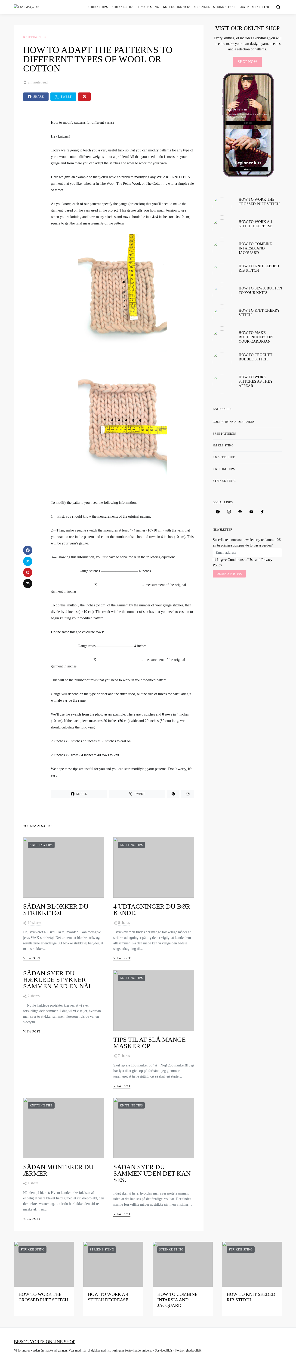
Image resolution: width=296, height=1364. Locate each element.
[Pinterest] (240, 511)
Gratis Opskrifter (254, 7)
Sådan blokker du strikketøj (55, 909)
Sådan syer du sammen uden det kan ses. (152, 1173)
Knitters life (224, 457)
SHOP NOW (247, 62)
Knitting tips (34, 37)
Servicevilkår (163, 1350)
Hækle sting (148, 7)
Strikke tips (98, 7)
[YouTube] (251, 511)
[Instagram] (229, 511)
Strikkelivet (224, 7)
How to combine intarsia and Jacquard (255, 248)
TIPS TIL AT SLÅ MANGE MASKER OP (149, 1043)
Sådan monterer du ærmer (58, 1170)
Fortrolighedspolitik (188, 1350)
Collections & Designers (234, 422)
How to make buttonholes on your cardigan (256, 337)
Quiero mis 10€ (229, 573)
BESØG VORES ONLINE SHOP (44, 1341)
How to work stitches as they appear (256, 381)
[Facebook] (218, 511)
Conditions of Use (241, 560)
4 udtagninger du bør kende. (151, 909)
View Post (31, 958)
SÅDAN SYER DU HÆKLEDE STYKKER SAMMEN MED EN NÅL (57, 980)
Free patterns (224, 433)
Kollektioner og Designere (186, 7)
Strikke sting (123, 7)
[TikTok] (262, 511)
